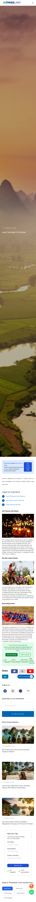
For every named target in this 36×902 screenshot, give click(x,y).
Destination (7, 888)
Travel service (21, 893)
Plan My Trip (18, 865)
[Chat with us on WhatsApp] (31, 892)
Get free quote (11, 654)
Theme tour (19, 888)
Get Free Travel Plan (28, 467)
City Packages (8, 898)
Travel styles (8, 893)
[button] (33, 3)
